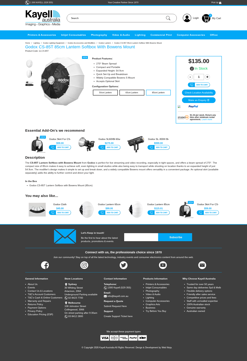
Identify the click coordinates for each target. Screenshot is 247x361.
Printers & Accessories (42, 35)
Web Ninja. (167, 347)
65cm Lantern (132, 92)
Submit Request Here (115, 306)
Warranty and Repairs (39, 301)
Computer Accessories (191, 35)
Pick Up (215, 2)
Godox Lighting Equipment (53, 43)
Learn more (207, 119)
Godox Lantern (105, 43)
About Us (32, 284)
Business (150, 307)
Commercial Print (161, 35)
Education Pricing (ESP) (40, 314)
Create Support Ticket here (118, 316)
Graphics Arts (153, 304)
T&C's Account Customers (41, 294)
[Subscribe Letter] (65, 236)
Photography (99, 35)
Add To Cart (59, 147)
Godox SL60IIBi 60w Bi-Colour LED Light (109, 141)
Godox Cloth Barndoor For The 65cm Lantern (60, 206)
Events (31, 287)
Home (27, 43)
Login (196, 17)
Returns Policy (35, 304)
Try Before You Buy (156, 311)
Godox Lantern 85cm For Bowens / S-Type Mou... (158, 206)
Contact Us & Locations (40, 291)
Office (214, 35)
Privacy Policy (35, 311)
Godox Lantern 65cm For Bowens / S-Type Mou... (109, 206)
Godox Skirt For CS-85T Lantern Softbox (60, 141)
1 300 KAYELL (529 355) (41, 2)
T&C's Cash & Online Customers (45, 297)
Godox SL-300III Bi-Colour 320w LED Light (158, 141)
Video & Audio (121, 35)
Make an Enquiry (197, 100)
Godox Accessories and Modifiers (81, 43)
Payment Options (37, 307)
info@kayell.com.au (118, 296)
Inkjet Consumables (73, 35)
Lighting (140, 35)
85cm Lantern (158, 92)
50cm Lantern (105, 92)
